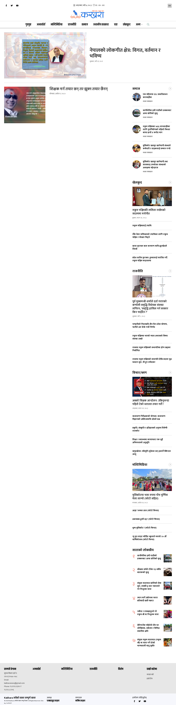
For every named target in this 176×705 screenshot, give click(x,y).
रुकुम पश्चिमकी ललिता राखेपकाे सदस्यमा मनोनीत (148, 211)
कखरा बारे (150, 674)
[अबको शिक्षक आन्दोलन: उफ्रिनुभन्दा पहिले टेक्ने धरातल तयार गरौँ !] (152, 387)
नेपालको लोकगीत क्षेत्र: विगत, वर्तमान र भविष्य (125, 53)
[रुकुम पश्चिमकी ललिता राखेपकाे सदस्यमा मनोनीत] (152, 196)
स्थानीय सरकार (101, 24)
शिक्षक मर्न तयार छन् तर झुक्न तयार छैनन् (79, 89)
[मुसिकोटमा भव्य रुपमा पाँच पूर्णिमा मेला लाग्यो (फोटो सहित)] (152, 480)
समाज (85, 24)
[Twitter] (12, 6)
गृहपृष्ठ (28, 24)
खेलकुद (126, 24)
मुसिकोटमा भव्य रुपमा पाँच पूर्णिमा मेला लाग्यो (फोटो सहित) (150, 496)
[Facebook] (6, 6)
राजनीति (72, 24)
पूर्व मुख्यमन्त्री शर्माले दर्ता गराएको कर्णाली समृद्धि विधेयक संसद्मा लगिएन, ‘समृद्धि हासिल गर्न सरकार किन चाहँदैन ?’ (150, 307)
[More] (170, 88)
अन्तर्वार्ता (41, 24)
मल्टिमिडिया (56, 24)
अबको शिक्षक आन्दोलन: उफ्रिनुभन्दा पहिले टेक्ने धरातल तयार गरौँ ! (150, 402)
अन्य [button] (138, 24)
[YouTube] (17, 6)
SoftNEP (9, 703)
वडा (115, 24)
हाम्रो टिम (149, 678)
